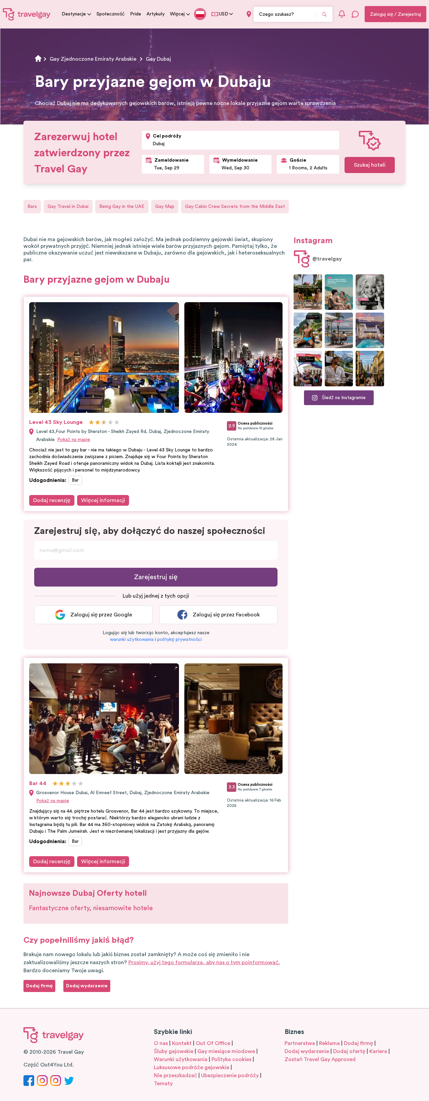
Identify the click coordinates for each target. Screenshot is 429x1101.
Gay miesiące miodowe (226, 1051)
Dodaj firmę (358, 1043)
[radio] (91, 422)
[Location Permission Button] (249, 14)
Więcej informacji (103, 500)
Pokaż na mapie (73, 439)
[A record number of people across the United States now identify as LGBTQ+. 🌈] (308, 368)
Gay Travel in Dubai (68, 206)
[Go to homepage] (27, 14)
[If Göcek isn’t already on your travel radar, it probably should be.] (308, 292)
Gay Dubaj (158, 59)
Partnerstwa (300, 1043)
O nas (161, 1043)
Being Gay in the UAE (121, 206)
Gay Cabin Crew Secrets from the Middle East (235, 206)
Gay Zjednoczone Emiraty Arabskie (93, 59)
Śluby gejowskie (173, 1051)
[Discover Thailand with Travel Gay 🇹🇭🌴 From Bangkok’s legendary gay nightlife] (308, 330)
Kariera (378, 1051)
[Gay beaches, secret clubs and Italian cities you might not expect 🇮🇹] (339, 292)
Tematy (163, 1083)
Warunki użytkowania (180, 1059)
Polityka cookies (231, 1059)
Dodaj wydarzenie (307, 1051)
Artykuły (155, 14)
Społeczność (111, 14)
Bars (32, 206)
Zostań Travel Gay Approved (320, 1059)
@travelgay (327, 259)
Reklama (329, 1043)
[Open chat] (355, 14)
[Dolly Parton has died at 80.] (370, 292)
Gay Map (164, 206)
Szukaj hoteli (369, 165)
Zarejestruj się (156, 577)
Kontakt (182, 1043)
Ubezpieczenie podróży (230, 1075)
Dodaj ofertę (349, 1051)
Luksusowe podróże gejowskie (191, 1067)
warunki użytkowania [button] (132, 639)
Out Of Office (213, 1043)
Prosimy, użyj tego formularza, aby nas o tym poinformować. (204, 962)
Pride (135, 14)
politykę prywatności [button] (179, 639)
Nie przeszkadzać (175, 1075)
